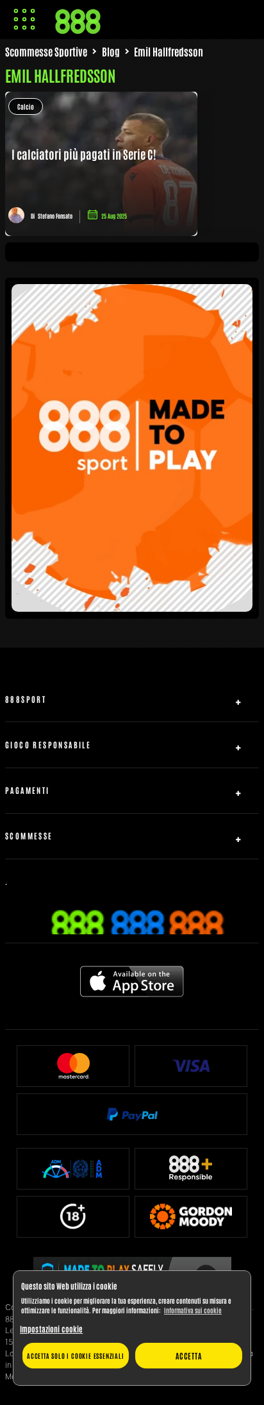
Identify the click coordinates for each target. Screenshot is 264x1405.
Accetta (189, 1355)
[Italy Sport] (132, 606)
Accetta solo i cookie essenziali (75, 1355)
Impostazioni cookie (51, 1329)
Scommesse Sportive (46, 51)
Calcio (25, 106)
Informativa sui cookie (193, 1310)
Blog (111, 51)
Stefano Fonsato (55, 215)
